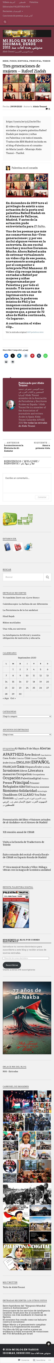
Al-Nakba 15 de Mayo (27, 748)
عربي (6, 801)
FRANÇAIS (9, 766)
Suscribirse (12, 965)
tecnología (42, 791)
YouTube (40, 794)
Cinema (34, 758)
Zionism (8, 798)
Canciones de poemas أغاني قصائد (18, 16)
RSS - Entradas (10, 1071)
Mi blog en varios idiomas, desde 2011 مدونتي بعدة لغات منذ (23, 44)
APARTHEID (13, 754)
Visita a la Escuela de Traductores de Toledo (23, 843)
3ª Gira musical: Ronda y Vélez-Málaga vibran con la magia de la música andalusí (27, 868)
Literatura (35, 770)
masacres (9, 774)
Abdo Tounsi (40, 106)
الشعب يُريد (19, 798)
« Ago (6, 698)
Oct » (13, 698)
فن (3, 805)
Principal (35, 61)
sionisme (44, 787)
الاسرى (38, 798)
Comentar (42, 497)
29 (13, 694)
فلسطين (22, 2)
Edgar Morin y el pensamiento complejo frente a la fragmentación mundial (24, 1325)
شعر (16, 801)
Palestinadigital (31, 778)
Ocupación (12, 778)
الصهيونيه (42, 801)
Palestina (33, 2)
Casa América (46, 755)
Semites (35, 787)
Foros (13, 61)
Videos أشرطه (9, 2)
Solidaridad (28, 791)
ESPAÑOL (40, 762)
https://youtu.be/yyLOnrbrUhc (23, 121)
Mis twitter (10, 1282)
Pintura (45, 779)
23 (20, 688)
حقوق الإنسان (24, 801)
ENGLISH (23, 762)
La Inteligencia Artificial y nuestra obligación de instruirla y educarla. (21, 636)
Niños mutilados (12, 622)
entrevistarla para (25, 226)
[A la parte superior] (48, 1344)
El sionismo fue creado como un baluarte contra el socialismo (25, 1320)
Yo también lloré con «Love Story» (21, 597)
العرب (35, 801)
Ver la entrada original (16, 332)
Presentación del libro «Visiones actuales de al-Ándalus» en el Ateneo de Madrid (26, 821)
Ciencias (20, 758)
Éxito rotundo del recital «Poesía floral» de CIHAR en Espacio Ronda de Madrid (26, 856)
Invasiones (11, 770)
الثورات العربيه (29, 798)
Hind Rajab (8, 616)
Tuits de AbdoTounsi (14, 1287)
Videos (46, 61)
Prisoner (34, 783)
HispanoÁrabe (33, 766)
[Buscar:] (27, 577)
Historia (23, 61)
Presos (7, 783)
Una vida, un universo (14, 629)
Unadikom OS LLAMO (18, 794)
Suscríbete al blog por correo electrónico (21, 941)
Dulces (12, 763)
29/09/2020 (16, 106)
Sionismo (10, 790)
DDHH (6, 61)
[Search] (5, 21)
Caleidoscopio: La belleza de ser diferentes (25, 604)
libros (23, 770)
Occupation (24, 774)
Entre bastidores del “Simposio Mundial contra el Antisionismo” (24, 1307)
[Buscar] (47, 577)
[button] (18, 1101)
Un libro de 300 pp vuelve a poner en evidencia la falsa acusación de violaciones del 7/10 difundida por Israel (25, 1331)
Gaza (21, 766)
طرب (11, 802)
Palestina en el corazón (25, 168)
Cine (27, 758)
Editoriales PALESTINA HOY (16, 7)
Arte (28, 754)
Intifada (46, 767)
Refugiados (10, 786)
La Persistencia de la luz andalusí (20, 610)
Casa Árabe (9, 758)
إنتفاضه (44, 798)
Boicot (35, 754)
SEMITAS (25, 786)
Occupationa (38, 774)
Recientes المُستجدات (12, 11)
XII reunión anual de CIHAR (18, 832)
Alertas (45, 748)
